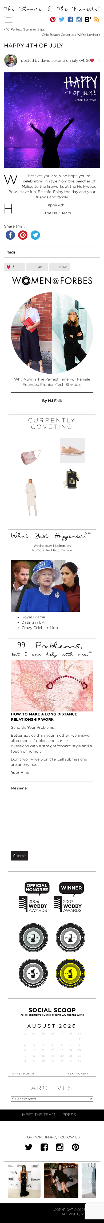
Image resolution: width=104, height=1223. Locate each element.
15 (79, 1050)
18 (43, 1056)
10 (34, 1050)
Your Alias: (21, 772)
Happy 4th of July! (34, 45)
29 (79, 1061)
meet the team (38, 1114)
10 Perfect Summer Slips (25, 29)
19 (52, 1056)
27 (61, 1061)
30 (24, 1067)
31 (34, 1067)
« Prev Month (23, 1073)
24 (34, 1061)
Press (69, 1114)
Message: (19, 788)
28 (70, 1061)
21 (70, 1056)
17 (34, 1056)
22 (79, 1056)
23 (24, 1061)
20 (62, 1056)
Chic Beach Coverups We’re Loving (70, 35)
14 (70, 1050)
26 (52, 1061)
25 (43, 1061)
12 (52, 1050)
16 (24, 1056)
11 (43, 1050)
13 (62, 1050)
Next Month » (78, 1073)
